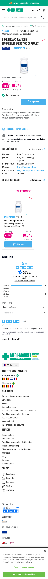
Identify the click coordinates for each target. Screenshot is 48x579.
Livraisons (6, 400)
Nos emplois (8, 463)
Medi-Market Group (10, 446)
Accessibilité (8, 421)
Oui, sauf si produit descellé (30, 170)
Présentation (8, 435)
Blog (4, 456)
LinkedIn (10, 478)
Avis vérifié (8, 325)
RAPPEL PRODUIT (10, 418)
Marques (6, 453)
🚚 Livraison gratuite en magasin (24, 3)
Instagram (10, 482)
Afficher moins (35, 149)
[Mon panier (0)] (44, 10)
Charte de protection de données (16, 449)
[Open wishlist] (38, 10)
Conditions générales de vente (15, 414)
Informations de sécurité (13, 425)
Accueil (5, 31)
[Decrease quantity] (5, 102)
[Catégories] (3, 10)
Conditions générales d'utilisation (17, 442)
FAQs (4, 403)
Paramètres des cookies (24, 567)
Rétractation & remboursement (15, 396)
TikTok (9, 486)
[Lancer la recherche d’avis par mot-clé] (44, 313)
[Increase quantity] (17, 102)
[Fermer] (45, 551)
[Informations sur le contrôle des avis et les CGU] (36, 276)
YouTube (10, 490)
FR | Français (12, 365)
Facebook (10, 474)
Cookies (5, 460)
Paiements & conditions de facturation (19, 410)
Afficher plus (35, 180)
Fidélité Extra (8, 438)
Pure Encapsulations (27, 167)
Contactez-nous (9, 407)
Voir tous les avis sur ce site (25, 281)
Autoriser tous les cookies (24, 574)
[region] (24, 563)
